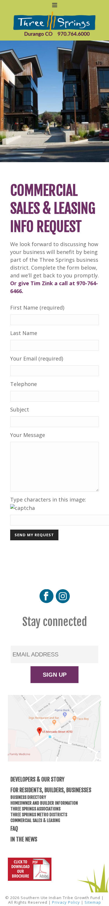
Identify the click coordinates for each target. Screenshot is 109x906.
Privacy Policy (66, 902)
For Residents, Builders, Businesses (50, 790)
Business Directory (28, 797)
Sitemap (93, 902)
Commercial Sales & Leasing (35, 820)
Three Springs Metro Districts (38, 814)
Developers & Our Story (37, 779)
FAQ (14, 828)
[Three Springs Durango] (54, 24)
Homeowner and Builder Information (44, 803)
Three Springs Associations (35, 809)
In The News (23, 839)
